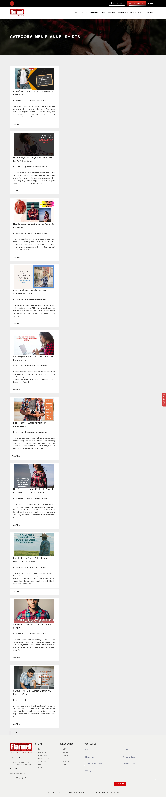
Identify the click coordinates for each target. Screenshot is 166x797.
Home (75, 12)
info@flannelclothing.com (17, 773)
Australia (66, 761)
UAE (64, 764)
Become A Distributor (127, 12)
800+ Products (95, 12)
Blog (140, 12)
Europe (65, 752)
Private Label (42, 755)
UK (64, 758)
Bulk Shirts (42, 752)
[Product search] (12, 3)
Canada (65, 755)
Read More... (16, 124)
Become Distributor (44, 758)
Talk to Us (164, 399)
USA (64, 749)
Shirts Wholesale (109, 12)
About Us (83, 12)
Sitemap (41, 767)
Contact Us (148, 12)
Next (17, 733)
